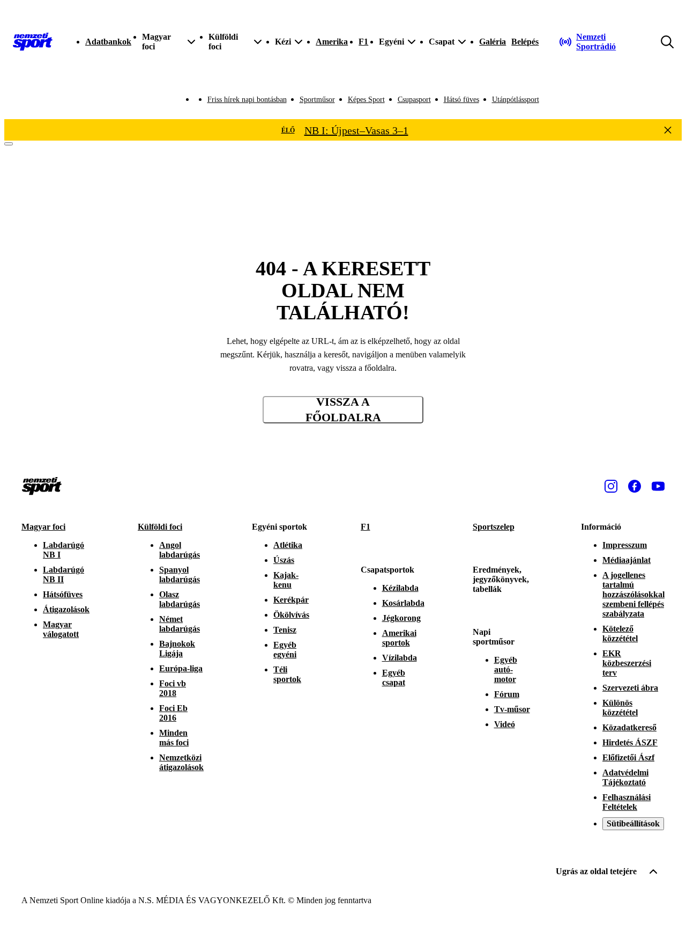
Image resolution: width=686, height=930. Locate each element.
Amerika (332, 41)
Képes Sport (366, 100)
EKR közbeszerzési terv (626, 663)
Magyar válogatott (61, 629)
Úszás (283, 560)
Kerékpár (291, 599)
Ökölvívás (291, 614)
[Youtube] (658, 486)
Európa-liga (181, 668)
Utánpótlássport (515, 100)
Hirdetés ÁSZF (630, 742)
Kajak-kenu (286, 579)
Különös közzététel (620, 707)
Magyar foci (43, 526)
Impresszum (624, 545)
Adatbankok (108, 41)
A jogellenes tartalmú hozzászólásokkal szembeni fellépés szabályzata (633, 594)
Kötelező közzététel (620, 633)
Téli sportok (287, 674)
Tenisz (284, 629)
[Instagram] (611, 486)
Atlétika (287, 545)
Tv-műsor (512, 709)
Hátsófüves (63, 594)
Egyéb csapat (393, 677)
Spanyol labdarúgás (179, 574)
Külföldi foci (160, 526)
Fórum (506, 694)
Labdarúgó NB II (63, 574)
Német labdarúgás (179, 623)
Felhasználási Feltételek (626, 802)
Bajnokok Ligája (177, 648)
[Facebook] (634, 486)
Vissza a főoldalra (343, 409)
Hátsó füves (461, 100)
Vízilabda (399, 657)
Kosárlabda (403, 602)
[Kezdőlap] (32, 42)
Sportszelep (493, 526)
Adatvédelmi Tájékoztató (625, 777)
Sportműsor (317, 100)
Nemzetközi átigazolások (181, 762)
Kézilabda (400, 587)
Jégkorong (401, 618)
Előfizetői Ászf (628, 757)
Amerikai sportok (399, 637)
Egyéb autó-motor (505, 669)
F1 (363, 41)
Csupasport (414, 100)
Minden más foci (174, 737)
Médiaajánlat (626, 560)
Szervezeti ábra (630, 687)
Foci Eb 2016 (173, 713)
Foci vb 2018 (172, 688)
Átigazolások (66, 609)
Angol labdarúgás (179, 549)
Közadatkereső (629, 727)
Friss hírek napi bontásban (247, 100)
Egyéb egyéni (284, 649)
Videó (504, 724)
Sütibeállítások (633, 823)
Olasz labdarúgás (179, 599)
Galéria (492, 41)
